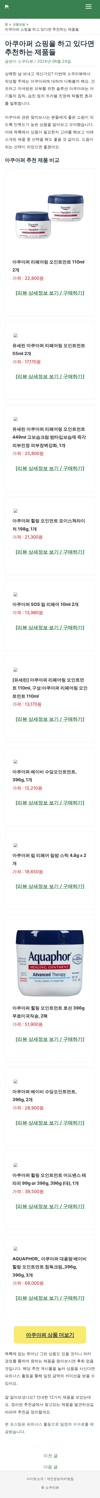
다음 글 (50, 1467)
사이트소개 (34, 1479)
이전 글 (50, 1456)
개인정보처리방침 (60, 1479)
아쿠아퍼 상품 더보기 (50, 1335)
